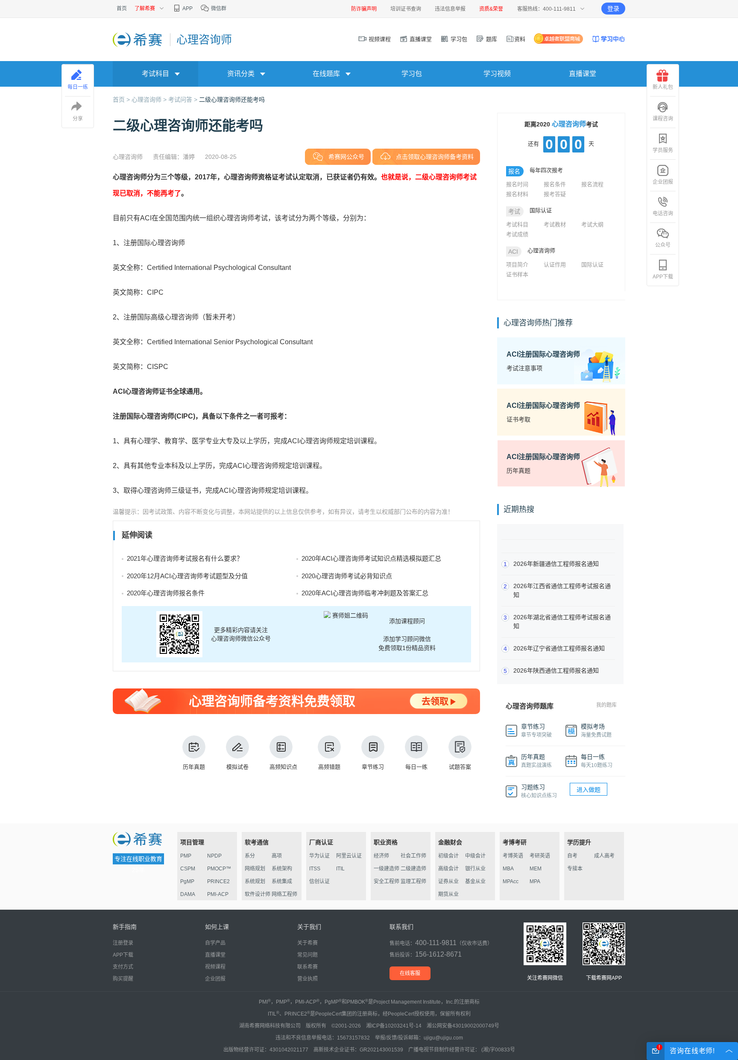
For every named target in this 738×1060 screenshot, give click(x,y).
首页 (122, 9)
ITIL (340, 869)
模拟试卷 (237, 767)
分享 (78, 119)
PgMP (187, 881)
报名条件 (555, 184)
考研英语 (540, 856)
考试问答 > (183, 99)
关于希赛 (307, 943)
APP (187, 9)
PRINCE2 (218, 881)
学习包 (458, 39)
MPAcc (510, 881)
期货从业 (448, 894)
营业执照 (307, 979)
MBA (508, 869)
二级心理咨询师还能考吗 (232, 99)
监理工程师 (413, 881)
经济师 (381, 856)
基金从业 (475, 881)
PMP (185, 856)
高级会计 (448, 869)
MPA (535, 881)
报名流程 (592, 184)
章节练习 (373, 767)
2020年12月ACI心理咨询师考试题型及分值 (187, 576)
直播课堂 (420, 39)
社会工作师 (413, 856)
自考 (572, 856)
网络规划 (255, 869)
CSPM (187, 869)
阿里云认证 (349, 856)
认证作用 (555, 264)
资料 (519, 39)
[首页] (138, 39)
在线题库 (326, 73)
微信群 (218, 9)
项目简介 (517, 264)
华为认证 (319, 856)
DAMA (187, 894)
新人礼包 (663, 87)
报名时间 (517, 184)
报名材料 (517, 194)
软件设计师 (257, 894)
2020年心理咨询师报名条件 (166, 593)
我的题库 (606, 705)
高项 (277, 856)
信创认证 (319, 881)
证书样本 (517, 274)
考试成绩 (517, 234)
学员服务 (663, 150)
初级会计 (448, 856)
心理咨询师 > (150, 99)
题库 (490, 39)
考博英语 (513, 856)
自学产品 (215, 943)
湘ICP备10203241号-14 (394, 1026)
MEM (536, 869)
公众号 (663, 245)
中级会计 (475, 856)
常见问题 (307, 955)
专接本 (575, 869)
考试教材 (555, 224)
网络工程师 (284, 894)
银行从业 (475, 869)
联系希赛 (307, 967)
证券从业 (448, 881)
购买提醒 (123, 979)
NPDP (214, 856)
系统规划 (255, 881)
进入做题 (588, 789)
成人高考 (604, 856)
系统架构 (282, 869)
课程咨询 (663, 119)
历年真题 (194, 767)
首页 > (122, 99)
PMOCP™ (219, 869)
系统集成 (282, 881)
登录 (613, 8)
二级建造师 (413, 869)
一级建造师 (386, 869)
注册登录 (123, 943)
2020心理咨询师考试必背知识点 (347, 576)
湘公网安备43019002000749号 (463, 1026)
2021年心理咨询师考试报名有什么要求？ (185, 558)
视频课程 (379, 39)
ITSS (314, 869)
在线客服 (410, 973)
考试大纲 (592, 224)
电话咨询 (663, 214)
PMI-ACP (217, 894)
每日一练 (416, 767)
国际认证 (592, 264)
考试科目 (517, 224)
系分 (250, 856)
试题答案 (460, 767)
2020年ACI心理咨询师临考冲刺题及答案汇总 (365, 593)
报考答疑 (555, 194)
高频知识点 (283, 767)
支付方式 (123, 967)
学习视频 (497, 73)
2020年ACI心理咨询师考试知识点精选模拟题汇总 (371, 558)
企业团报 (663, 182)
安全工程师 (386, 881)
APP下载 (663, 277)
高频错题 (329, 767)
